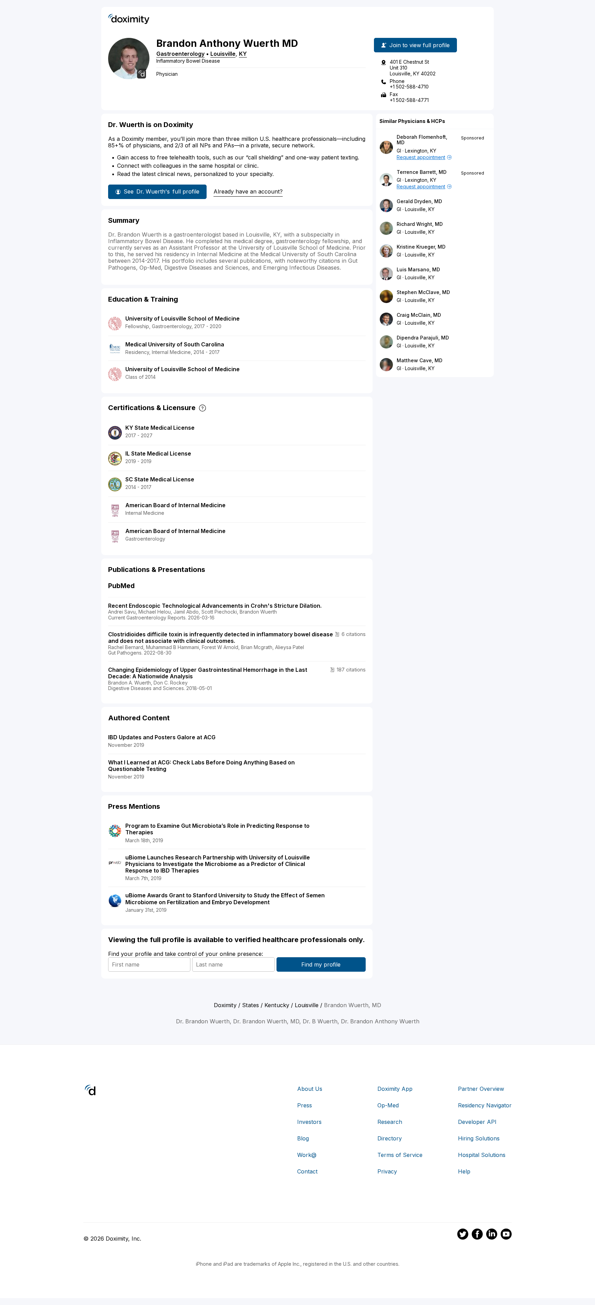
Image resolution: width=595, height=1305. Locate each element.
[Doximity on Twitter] (462, 1235)
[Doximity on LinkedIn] (491, 1235)
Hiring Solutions (479, 1138)
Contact (307, 1171)
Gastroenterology (180, 53)
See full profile (161, 191)
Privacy (387, 1171)
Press (304, 1105)
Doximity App (395, 1088)
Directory (389, 1138)
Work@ (306, 1154)
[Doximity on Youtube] (506, 1235)
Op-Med (388, 1105)
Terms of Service (399, 1154)
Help (464, 1171)
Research (389, 1121)
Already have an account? (248, 191)
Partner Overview (481, 1088)
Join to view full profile (419, 45)
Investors (309, 1121)
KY (243, 53)
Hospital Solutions (481, 1154)
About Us (309, 1088)
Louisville (223, 53)
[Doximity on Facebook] (477, 1235)
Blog (303, 1138)
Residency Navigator (485, 1105)
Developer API (477, 1121)
